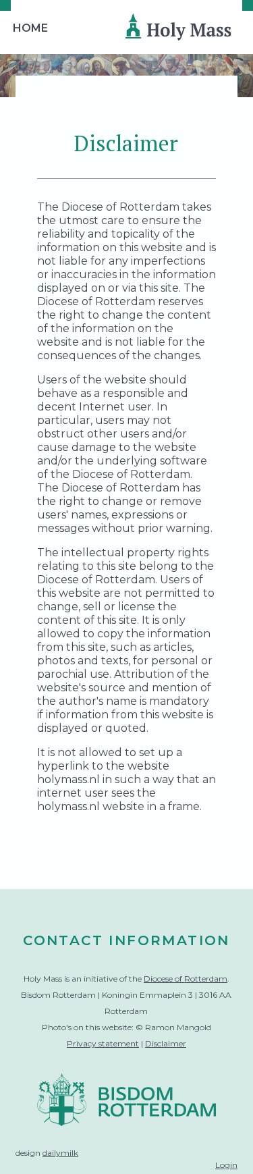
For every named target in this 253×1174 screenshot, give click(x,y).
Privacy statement (103, 1043)
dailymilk (60, 1153)
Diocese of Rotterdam (185, 978)
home (30, 28)
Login (226, 1165)
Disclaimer (165, 1043)
